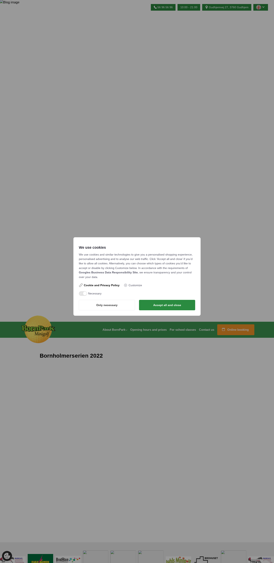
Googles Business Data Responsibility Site (108, 272)
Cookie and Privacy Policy (102, 285)
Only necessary (107, 305)
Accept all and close (167, 305)
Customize (135, 285)
